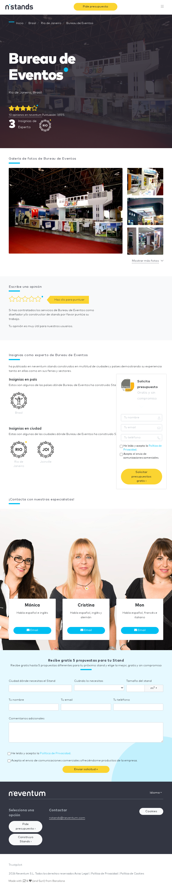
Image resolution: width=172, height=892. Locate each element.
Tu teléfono (121, 699)
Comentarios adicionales (26, 718)
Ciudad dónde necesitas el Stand (32, 681)
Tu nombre (16, 699)
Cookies (151, 811)
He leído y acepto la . (142, 448)
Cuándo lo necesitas (88, 681)
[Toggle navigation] (162, 6)
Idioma (155, 792)
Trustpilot (15, 864)
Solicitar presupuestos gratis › (141, 476)
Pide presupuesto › (26, 826)
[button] (66, 211)
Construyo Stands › (25, 839)
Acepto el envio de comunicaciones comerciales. (141, 456)
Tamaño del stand (139, 681)
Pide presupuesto (95, 6)
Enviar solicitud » (86, 769)
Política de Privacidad (55, 753)
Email (34, 630)
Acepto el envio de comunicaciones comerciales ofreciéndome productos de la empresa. (74, 760)
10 (25, 115)
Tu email (67, 699)
